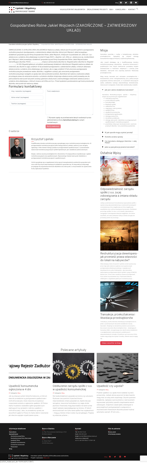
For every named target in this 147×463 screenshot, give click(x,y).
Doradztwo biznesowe (17, 445)
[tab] (119, 90)
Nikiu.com (46, 458)
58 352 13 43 (82, 432)
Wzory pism (112, 432)
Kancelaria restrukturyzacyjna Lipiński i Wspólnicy (24, 44)
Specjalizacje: (13, 434)
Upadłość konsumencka (18, 442)
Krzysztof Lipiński (42, 139)
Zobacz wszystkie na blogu (111, 343)
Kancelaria (12, 432)
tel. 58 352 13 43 (49, 3)
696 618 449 (83, 434)
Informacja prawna (114, 434)
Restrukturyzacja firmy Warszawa (21, 438)
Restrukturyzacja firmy (18, 436)
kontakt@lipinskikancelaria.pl (19, 3)
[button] (137, 9)
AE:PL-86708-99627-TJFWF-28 (85, 440)
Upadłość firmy (15, 440)
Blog (116, 3)
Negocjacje (14, 447)
